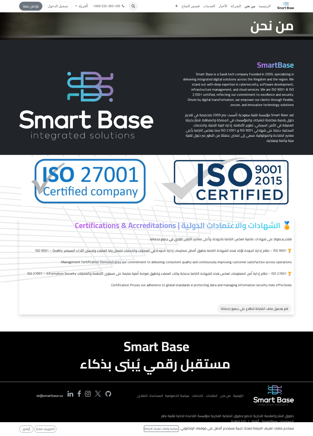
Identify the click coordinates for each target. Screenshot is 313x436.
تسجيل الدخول (58, 6)
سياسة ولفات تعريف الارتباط (161, 428)
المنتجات (212, 395)
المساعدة (156, 395)
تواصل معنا (31, 6)
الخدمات (197, 395)
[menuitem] (264, 6)
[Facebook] (79, 394)
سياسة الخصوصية (177, 395)
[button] (133, 6)
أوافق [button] (26, 429)
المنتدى (142, 395)
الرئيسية (238, 395)
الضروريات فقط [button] (45, 429)
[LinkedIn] (70, 394)
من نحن (225, 395)
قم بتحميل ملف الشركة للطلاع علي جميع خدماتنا (254, 308)
